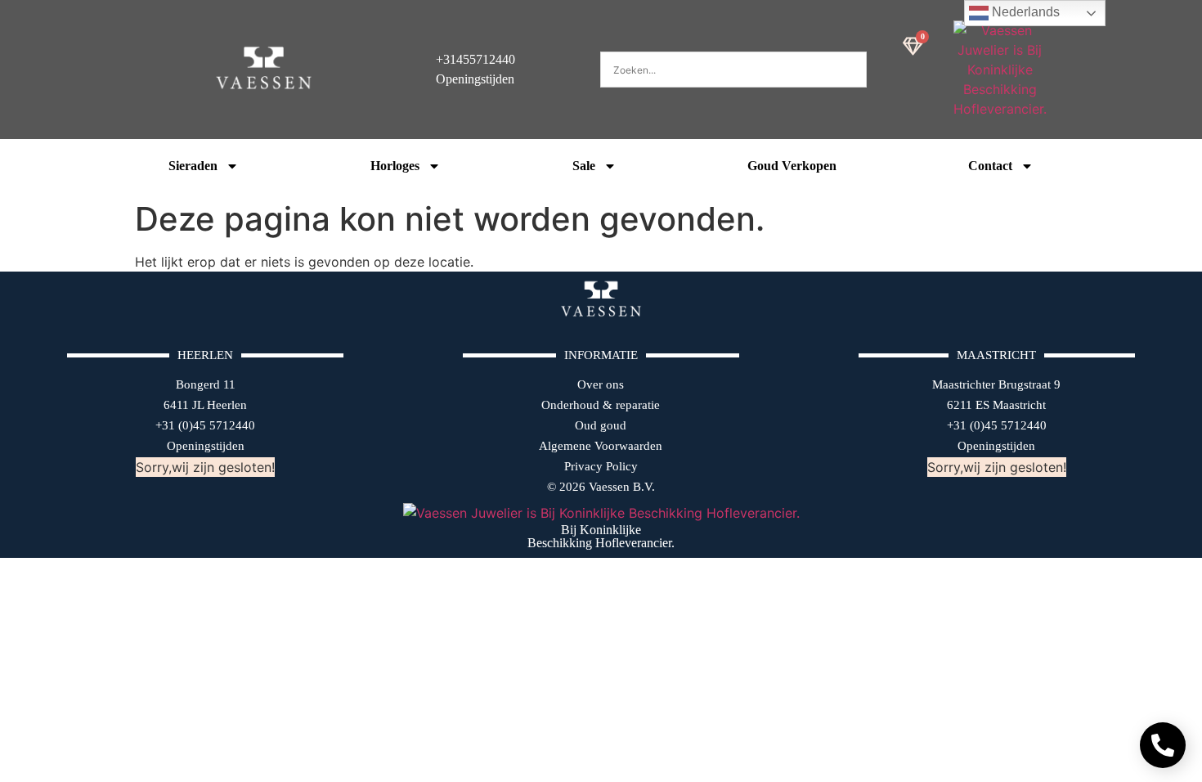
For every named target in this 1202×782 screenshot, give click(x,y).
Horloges (394, 166)
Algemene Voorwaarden (600, 445)
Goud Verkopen (791, 166)
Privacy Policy (601, 466)
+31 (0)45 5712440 (205, 425)
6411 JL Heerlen (205, 404)
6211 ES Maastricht (996, 404)
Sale (583, 166)
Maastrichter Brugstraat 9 (996, 384)
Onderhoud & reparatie (600, 404)
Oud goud (600, 425)
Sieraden (193, 166)
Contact (990, 166)
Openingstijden (205, 445)
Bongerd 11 (205, 384)
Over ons (600, 384)
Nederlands (1024, 12)
